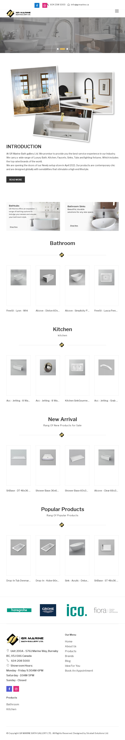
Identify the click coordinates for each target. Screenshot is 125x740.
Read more (15, 179)
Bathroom (12, 704)
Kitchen (11, 709)
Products (70, 651)
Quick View (13, 313)
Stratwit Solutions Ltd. (97, 733)
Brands (69, 656)
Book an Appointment (79, 670)
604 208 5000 (57, 4)
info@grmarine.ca (79, 4)
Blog (68, 660)
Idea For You (72, 665)
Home (68, 641)
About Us (70, 646)
